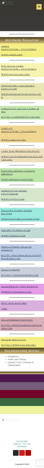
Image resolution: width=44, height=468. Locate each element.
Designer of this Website (19, 286)
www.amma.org (12, 54)
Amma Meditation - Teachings (18, 48)
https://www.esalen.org (18, 345)
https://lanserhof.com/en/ (21, 117)
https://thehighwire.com (20, 275)
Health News (10, 269)
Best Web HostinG (14, 303)
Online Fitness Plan (15, 230)
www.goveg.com (13, 199)
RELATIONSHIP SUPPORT (17, 319)
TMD (4, 308)
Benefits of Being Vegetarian (14, 192)
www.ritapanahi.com (16, 291)
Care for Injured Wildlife (20, 151)
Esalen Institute (13, 339)
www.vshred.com (13, 235)
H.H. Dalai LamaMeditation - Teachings (18, 67)
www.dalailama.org (15, 74)
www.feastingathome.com (20, 218)
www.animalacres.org (17, 179)
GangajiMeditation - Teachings (18, 130)
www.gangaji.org (13, 139)
